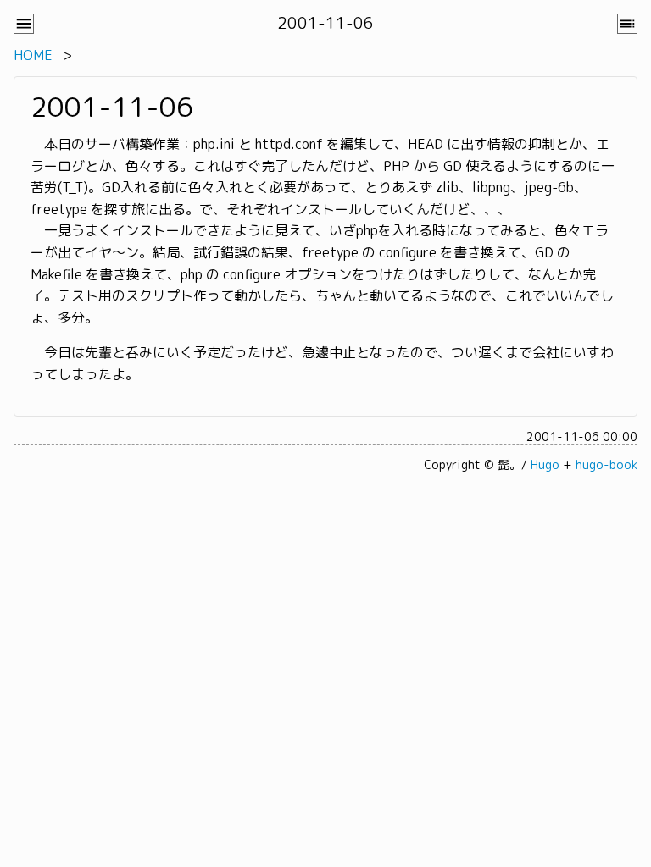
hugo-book (606, 464)
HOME (33, 55)
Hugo (545, 464)
